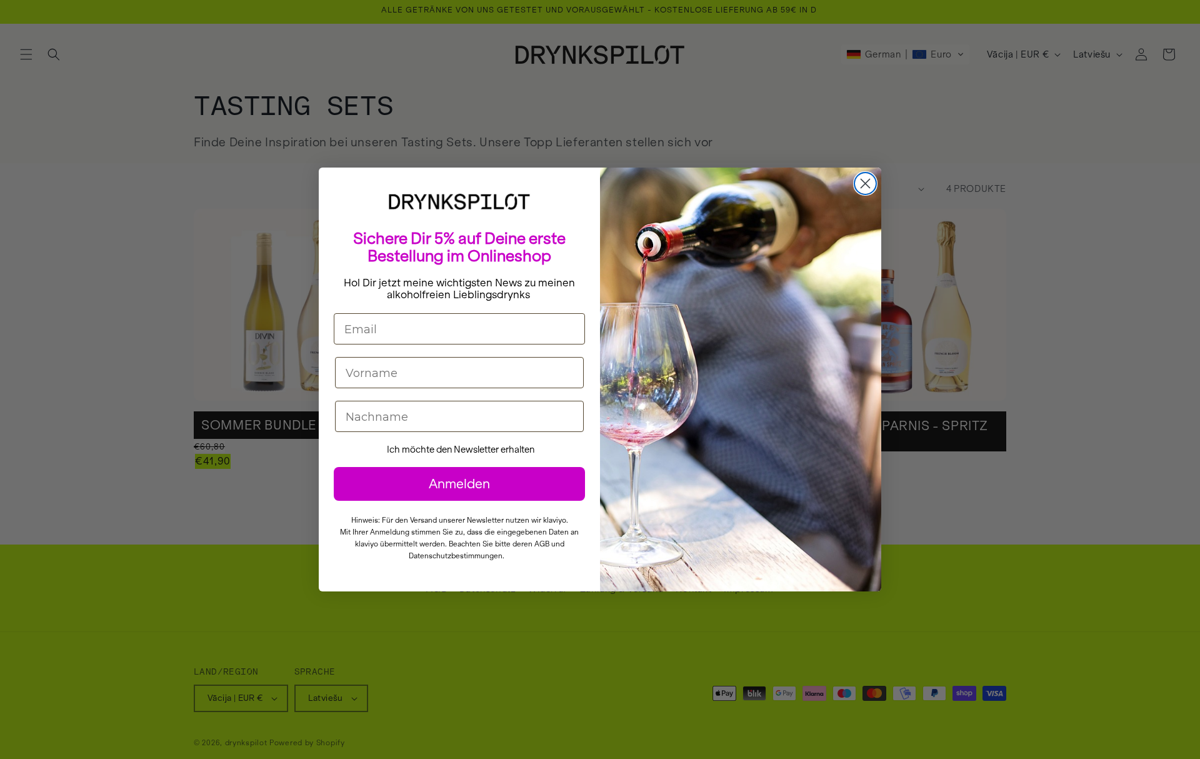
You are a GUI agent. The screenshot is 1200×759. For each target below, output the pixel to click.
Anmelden (459, 483)
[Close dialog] (865, 183)
